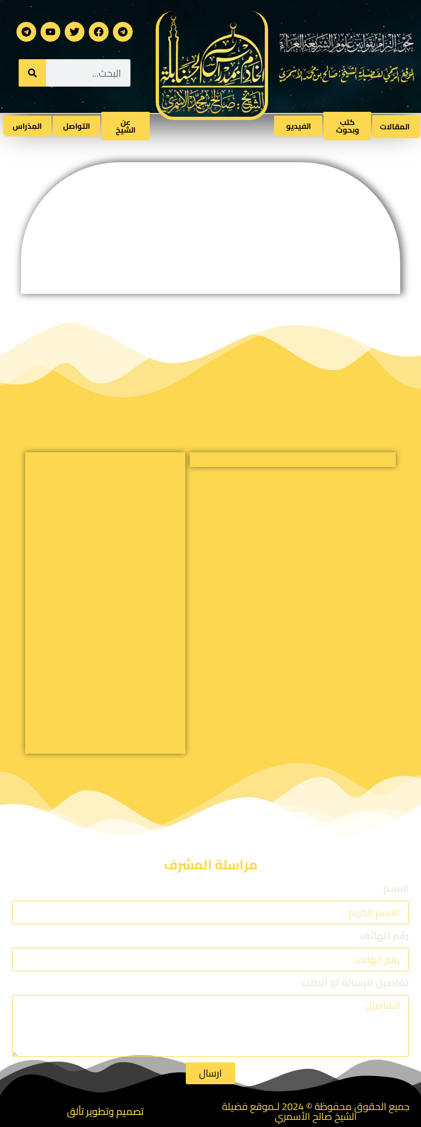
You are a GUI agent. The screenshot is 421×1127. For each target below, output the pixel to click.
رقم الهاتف (384, 937)
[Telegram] (123, 32)
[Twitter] (74, 32)
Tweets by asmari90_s (358, 460)
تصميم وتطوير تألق (105, 1111)
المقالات (394, 126)
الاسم (396, 890)
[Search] (32, 73)
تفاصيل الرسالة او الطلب (355, 984)
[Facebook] (99, 32)
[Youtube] (50, 32)
